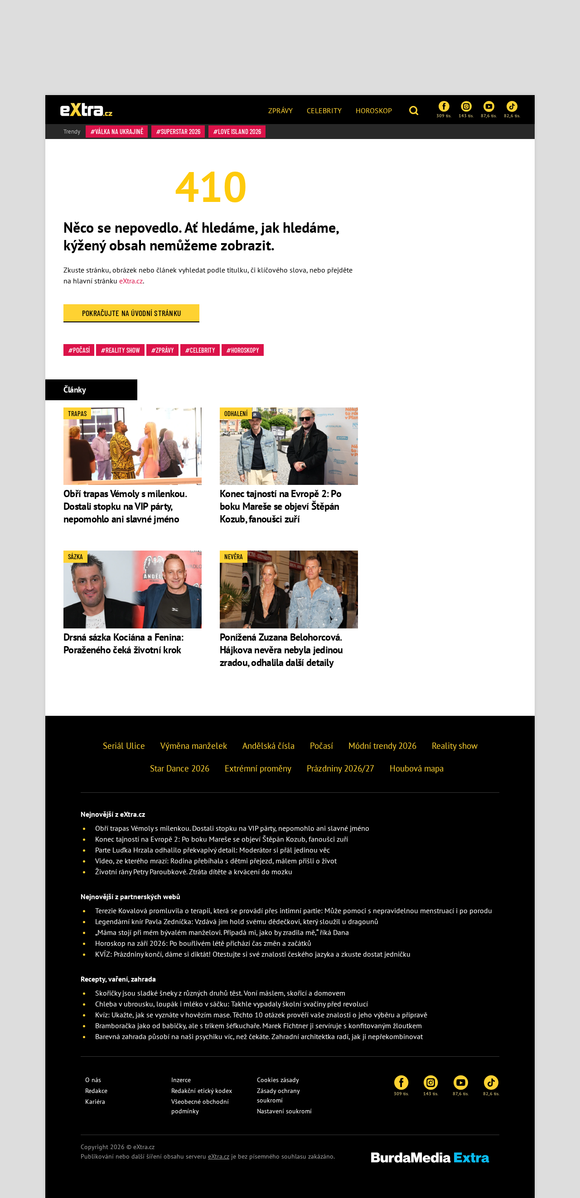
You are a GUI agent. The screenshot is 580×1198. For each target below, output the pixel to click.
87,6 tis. (489, 115)
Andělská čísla (268, 745)
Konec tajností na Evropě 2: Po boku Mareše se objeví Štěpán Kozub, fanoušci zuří (280, 506)
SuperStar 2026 (180, 131)
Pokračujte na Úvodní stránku (131, 313)
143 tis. (466, 115)
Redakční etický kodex (201, 1091)
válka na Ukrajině (119, 131)
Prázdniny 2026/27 (340, 768)
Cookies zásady (278, 1080)
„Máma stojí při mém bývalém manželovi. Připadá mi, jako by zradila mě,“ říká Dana (222, 932)
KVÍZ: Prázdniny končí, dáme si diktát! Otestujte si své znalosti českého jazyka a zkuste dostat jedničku (253, 953)
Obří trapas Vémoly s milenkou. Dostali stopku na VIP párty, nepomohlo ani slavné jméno (124, 506)
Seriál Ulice (124, 745)
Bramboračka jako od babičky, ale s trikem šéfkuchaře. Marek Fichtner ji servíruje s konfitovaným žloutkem (258, 1025)
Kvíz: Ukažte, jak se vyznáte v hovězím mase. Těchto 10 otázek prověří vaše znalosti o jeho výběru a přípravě (261, 1014)
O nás (93, 1080)
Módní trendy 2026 (382, 745)
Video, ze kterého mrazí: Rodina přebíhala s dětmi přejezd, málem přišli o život (216, 860)
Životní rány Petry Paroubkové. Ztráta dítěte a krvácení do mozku (193, 871)
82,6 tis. (512, 115)
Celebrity (324, 110)
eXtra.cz (131, 280)
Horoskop (374, 110)
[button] (414, 109)
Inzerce (181, 1080)
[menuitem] (280, 109)
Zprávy (280, 110)
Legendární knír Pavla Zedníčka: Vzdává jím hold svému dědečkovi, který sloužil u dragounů (236, 921)
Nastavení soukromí (284, 1111)
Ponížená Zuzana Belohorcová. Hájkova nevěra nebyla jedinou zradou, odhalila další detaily (281, 650)
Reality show (123, 350)
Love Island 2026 (239, 131)
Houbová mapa (417, 768)
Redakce (96, 1091)
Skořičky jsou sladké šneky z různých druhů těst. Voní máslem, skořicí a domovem (220, 992)
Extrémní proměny (258, 768)
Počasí (81, 350)
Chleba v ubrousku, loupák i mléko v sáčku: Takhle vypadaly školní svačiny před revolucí (231, 1003)
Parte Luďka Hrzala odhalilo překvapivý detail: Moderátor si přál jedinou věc (212, 849)
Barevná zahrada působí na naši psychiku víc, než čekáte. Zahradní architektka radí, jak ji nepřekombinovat (259, 1036)
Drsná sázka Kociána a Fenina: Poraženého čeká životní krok (123, 643)
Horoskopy (245, 350)
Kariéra (95, 1101)
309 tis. (443, 115)
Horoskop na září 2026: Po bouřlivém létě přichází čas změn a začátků (203, 943)
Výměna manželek (193, 745)
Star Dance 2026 (179, 768)
